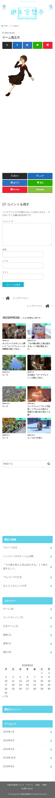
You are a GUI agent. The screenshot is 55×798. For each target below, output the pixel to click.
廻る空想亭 (26, 794)
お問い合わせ (27, 788)
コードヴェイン (13, 617)
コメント (7, 221)
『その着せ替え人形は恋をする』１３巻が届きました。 (25, 566)
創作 (45, 785)
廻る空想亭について (16, 785)
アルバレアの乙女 (12, 577)
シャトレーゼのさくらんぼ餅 (18, 556)
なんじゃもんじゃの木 (15, 585)
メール (5, 261)
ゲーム (8, 608)
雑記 (7, 652)
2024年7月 (8, 731)
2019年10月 (9, 757)
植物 (7, 634)
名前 (4, 249)
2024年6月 (8, 740)
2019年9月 (8, 766)
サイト (5, 272)
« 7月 (5, 696)
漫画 (7, 643)
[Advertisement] (27, 133)
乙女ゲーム (10, 626)
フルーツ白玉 (10, 547)
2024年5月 (8, 749)
